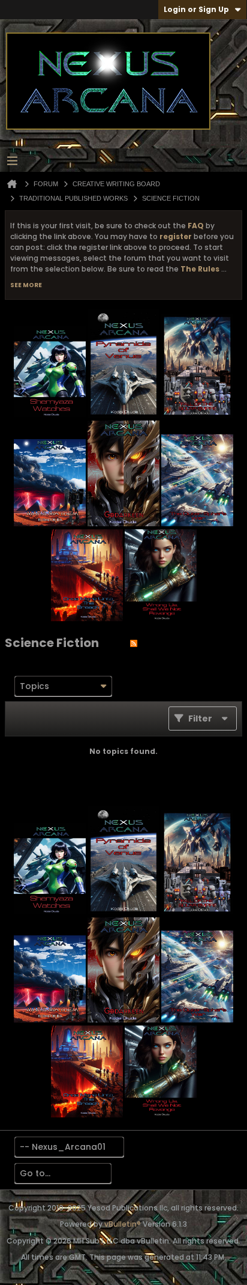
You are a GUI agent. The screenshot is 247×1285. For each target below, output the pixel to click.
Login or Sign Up (196, 9)
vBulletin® (122, 1224)
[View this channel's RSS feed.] (133, 642)
